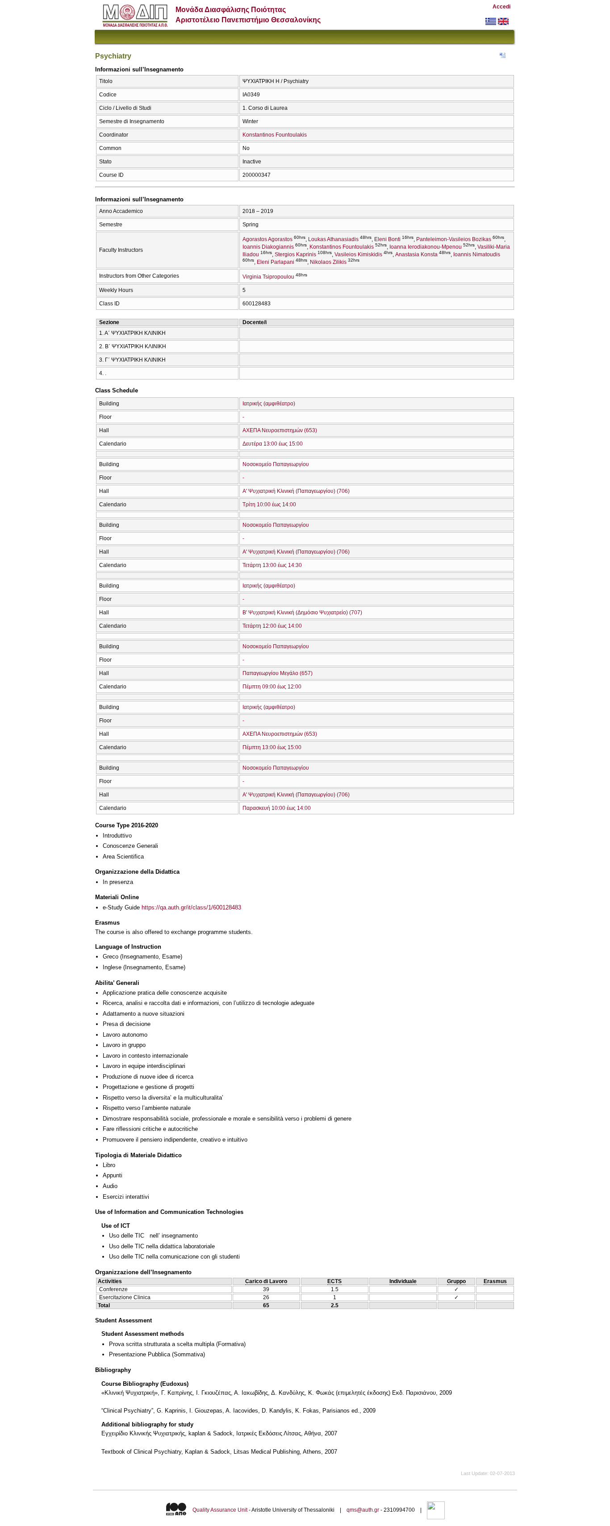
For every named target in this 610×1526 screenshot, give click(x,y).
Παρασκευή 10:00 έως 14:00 (276, 808)
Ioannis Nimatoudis (476, 254)
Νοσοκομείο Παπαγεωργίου (275, 464)
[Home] (135, 24)
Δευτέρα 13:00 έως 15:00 (272, 444)
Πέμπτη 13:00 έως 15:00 (271, 747)
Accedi (501, 7)
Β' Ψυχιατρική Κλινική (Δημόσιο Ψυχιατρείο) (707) (302, 612)
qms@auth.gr (363, 1510)
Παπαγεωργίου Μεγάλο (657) (277, 673)
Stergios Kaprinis (295, 254)
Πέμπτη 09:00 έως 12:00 (271, 687)
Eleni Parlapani (275, 262)
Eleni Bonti (387, 239)
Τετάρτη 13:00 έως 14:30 (272, 565)
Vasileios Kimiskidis (358, 254)
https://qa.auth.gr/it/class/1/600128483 (191, 907)
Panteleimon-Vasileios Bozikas (453, 239)
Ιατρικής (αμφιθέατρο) (268, 403)
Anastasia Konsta (416, 254)
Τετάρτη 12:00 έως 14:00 (272, 626)
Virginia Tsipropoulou (268, 277)
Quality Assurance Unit (219, 1510)
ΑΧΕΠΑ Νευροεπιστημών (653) (279, 430)
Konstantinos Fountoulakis (274, 135)
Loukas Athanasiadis (333, 239)
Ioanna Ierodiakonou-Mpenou (425, 247)
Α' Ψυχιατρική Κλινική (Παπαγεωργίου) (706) (296, 491)
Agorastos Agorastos (267, 239)
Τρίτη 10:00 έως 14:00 (269, 504)
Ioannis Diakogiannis (268, 247)
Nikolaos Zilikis (328, 262)
